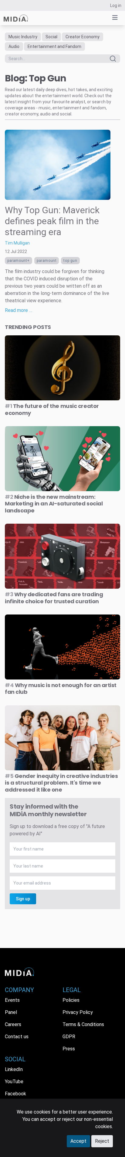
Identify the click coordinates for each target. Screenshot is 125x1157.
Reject (102, 1141)
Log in (115, 5)
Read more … (18, 310)
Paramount (46, 260)
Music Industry (22, 36)
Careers (13, 1024)
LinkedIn (14, 1069)
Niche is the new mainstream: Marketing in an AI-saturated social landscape (54, 503)
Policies (70, 1000)
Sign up (23, 898)
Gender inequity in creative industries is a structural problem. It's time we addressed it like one (61, 782)
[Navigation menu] (115, 17)
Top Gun (70, 260)
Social (51, 36)
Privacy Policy (77, 1012)
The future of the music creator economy (52, 409)
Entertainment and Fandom (54, 46)
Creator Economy (83, 36)
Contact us (17, 1036)
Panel (11, 1012)
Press (68, 1049)
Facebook (15, 1094)
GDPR (68, 1036)
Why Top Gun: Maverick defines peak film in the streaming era (52, 221)
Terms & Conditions (83, 1024)
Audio (13, 46)
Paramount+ (18, 260)
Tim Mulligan (17, 243)
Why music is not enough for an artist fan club (61, 688)
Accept (78, 1141)
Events (12, 1000)
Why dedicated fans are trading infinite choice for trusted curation (54, 597)
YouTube (14, 1081)
